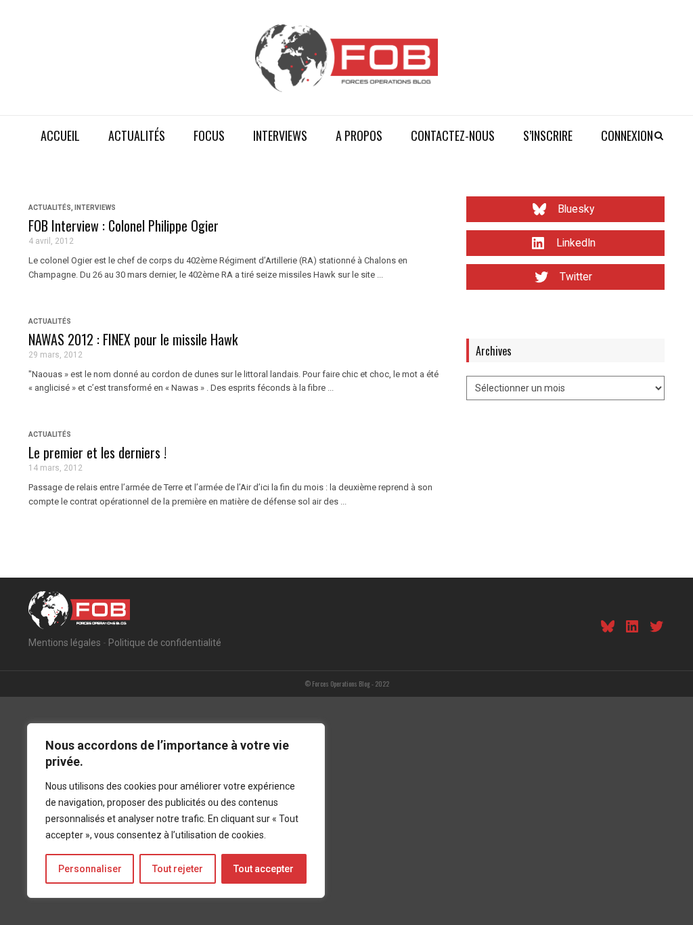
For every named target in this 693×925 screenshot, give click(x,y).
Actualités (136, 135)
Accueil (60, 135)
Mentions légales (64, 642)
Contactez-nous (453, 135)
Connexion (627, 135)
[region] (176, 810)
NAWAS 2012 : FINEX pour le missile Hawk (133, 339)
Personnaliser (90, 868)
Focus (209, 135)
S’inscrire (548, 135)
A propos (359, 135)
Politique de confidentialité (164, 642)
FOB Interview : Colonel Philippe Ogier (123, 225)
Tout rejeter (177, 868)
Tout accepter (263, 868)
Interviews (280, 135)
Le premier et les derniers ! (97, 452)
